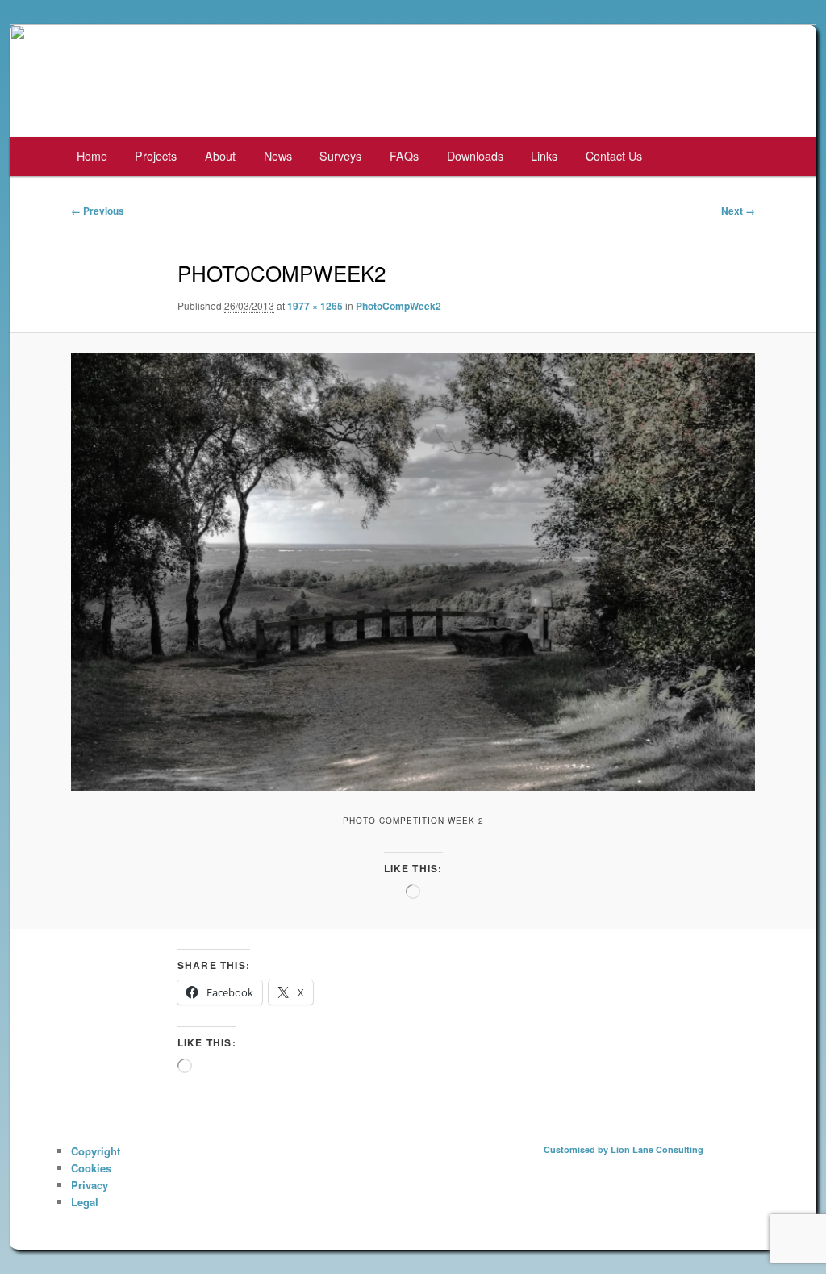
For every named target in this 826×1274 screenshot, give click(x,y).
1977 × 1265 (315, 306)
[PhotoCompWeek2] (413, 572)
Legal (84, 1201)
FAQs (404, 156)
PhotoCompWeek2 (398, 306)
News (278, 156)
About (220, 156)
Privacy (89, 1185)
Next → (738, 210)
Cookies (91, 1168)
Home (92, 156)
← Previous (97, 210)
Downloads (475, 156)
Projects (156, 156)
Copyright (95, 1151)
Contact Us (614, 156)
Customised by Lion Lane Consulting (623, 1149)
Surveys (340, 156)
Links (544, 156)
